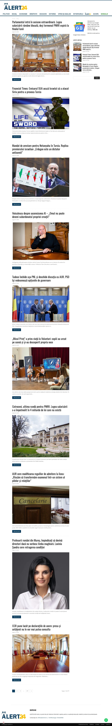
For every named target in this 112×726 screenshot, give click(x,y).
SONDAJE (104, 14)
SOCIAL (14, 14)
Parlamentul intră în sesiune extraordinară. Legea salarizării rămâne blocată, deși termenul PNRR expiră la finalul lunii (40, 25)
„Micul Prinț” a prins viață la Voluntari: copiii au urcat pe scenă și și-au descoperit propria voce (39, 340)
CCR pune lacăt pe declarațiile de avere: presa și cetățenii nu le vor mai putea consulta (36, 627)
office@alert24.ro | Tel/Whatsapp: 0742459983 (50, 717)
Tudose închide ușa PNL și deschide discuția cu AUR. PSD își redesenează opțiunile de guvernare (40, 278)
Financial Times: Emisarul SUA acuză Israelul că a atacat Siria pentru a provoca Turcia (40, 90)
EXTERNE (52, 14)
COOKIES (97, 724)
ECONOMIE (23, 14)
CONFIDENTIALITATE (83, 724)
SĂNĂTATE (33, 14)
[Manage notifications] (3, 722)
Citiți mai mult (16, 79)
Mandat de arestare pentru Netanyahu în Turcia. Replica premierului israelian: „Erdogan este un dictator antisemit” (40, 149)
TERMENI (91, 724)
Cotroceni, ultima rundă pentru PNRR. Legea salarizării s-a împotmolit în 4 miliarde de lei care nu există (39, 408)
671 (27, 691)
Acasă (13, 18)
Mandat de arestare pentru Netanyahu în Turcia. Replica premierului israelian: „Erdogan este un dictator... (91, 67)
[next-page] (31, 691)
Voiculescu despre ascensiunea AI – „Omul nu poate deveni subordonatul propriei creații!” (38, 215)
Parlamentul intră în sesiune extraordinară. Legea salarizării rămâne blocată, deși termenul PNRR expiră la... (91, 46)
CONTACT (108, 724)
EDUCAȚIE (43, 14)
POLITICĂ (6, 14)
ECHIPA (96, 14)
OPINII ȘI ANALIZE (64, 14)
